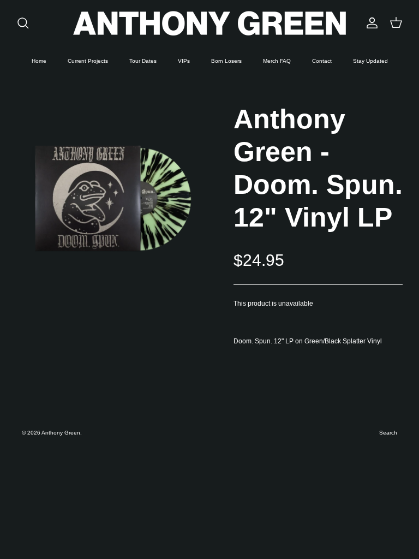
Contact (322, 61)
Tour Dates (143, 61)
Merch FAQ (277, 61)
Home (39, 61)
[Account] (370, 22)
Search (388, 433)
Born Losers (226, 61)
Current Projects (88, 61)
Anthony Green (60, 433)
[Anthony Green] (209, 23)
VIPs (184, 61)
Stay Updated (370, 61)
